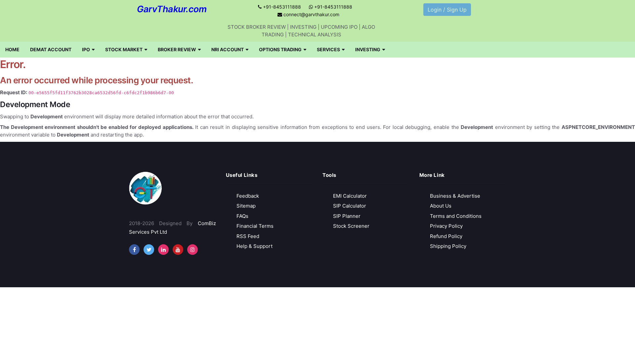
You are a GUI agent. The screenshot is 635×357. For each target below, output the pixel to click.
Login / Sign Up (447, 9)
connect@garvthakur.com (310, 14)
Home (12, 49)
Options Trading (280, 49)
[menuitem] (12, 50)
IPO (86, 49)
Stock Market (124, 49)
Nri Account (227, 49)
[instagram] (163, 249)
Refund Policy (446, 236)
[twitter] (149, 249)
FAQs (242, 216)
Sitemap (246, 206)
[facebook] (134, 249)
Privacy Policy (446, 226)
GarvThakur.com (171, 9)
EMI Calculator (350, 196)
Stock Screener (351, 226)
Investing (367, 49)
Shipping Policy (448, 246)
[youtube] (178, 249)
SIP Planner (346, 216)
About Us (440, 206)
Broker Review (177, 49)
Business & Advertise (455, 196)
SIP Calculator (349, 206)
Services (328, 49)
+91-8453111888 (281, 7)
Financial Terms (255, 226)
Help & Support (254, 246)
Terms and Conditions (456, 216)
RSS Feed (247, 236)
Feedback (247, 196)
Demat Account (50, 49)
